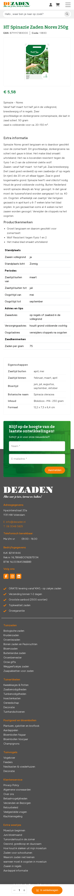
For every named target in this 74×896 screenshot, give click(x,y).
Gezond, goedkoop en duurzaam (22, 843)
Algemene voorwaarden (17, 789)
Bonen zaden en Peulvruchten (20, 644)
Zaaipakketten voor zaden (18, 671)
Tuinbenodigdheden (14, 693)
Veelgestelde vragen (15, 812)
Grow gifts (9, 662)
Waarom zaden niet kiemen (19, 857)
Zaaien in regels (12, 866)
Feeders (8, 762)
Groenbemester (12, 657)
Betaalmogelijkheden (15, 798)
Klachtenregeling (12, 816)
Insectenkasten (12, 698)
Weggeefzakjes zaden (16, 666)
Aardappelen (10, 730)
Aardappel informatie (15, 870)
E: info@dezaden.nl (14, 521)
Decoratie (9, 707)
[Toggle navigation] (68, 5)
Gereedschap (11, 702)
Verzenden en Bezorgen (17, 803)
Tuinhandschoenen (14, 711)
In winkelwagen (49, 890)
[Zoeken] (67, 14)
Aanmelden (54, 469)
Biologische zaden (13, 630)
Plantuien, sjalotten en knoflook (21, 725)
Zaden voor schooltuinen (17, 852)
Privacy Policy (11, 785)
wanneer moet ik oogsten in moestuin (25, 861)
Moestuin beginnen (14, 830)
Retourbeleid (10, 807)
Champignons (11, 743)
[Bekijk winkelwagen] (57, 4)
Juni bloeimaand (12, 834)
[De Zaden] (16, 5)
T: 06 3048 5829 (13, 526)
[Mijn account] (50, 4)
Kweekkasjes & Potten (16, 685)
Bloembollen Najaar (14, 734)
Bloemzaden (10, 648)
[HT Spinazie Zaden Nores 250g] (37, 61)
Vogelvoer (9, 757)
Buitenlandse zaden (14, 653)
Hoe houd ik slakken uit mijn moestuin (24, 848)
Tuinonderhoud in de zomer (19, 839)
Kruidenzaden (11, 635)
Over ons (8, 794)
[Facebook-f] (6, 576)
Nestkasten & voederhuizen (19, 766)
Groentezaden (11, 639)
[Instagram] (12, 576)
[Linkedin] (18, 576)
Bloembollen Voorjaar (15, 739)
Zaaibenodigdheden (15, 689)
